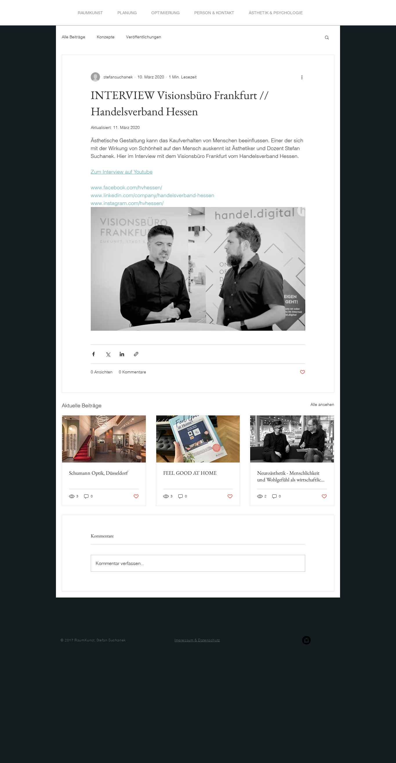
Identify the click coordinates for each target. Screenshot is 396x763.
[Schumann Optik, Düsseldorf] (104, 439)
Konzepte (106, 36)
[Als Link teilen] (136, 354)
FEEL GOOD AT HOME (190, 472)
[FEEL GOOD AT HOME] (198, 439)
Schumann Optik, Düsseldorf (98, 472)
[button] (327, 37)
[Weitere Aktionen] (301, 76)
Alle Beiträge (73, 36)
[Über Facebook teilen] (93, 354)
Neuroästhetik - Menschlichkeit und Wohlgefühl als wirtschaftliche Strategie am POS (291, 476)
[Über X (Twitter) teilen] (107, 354)
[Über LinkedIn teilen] (122, 354)
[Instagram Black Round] (306, 640)
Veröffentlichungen (143, 36)
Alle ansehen (322, 404)
